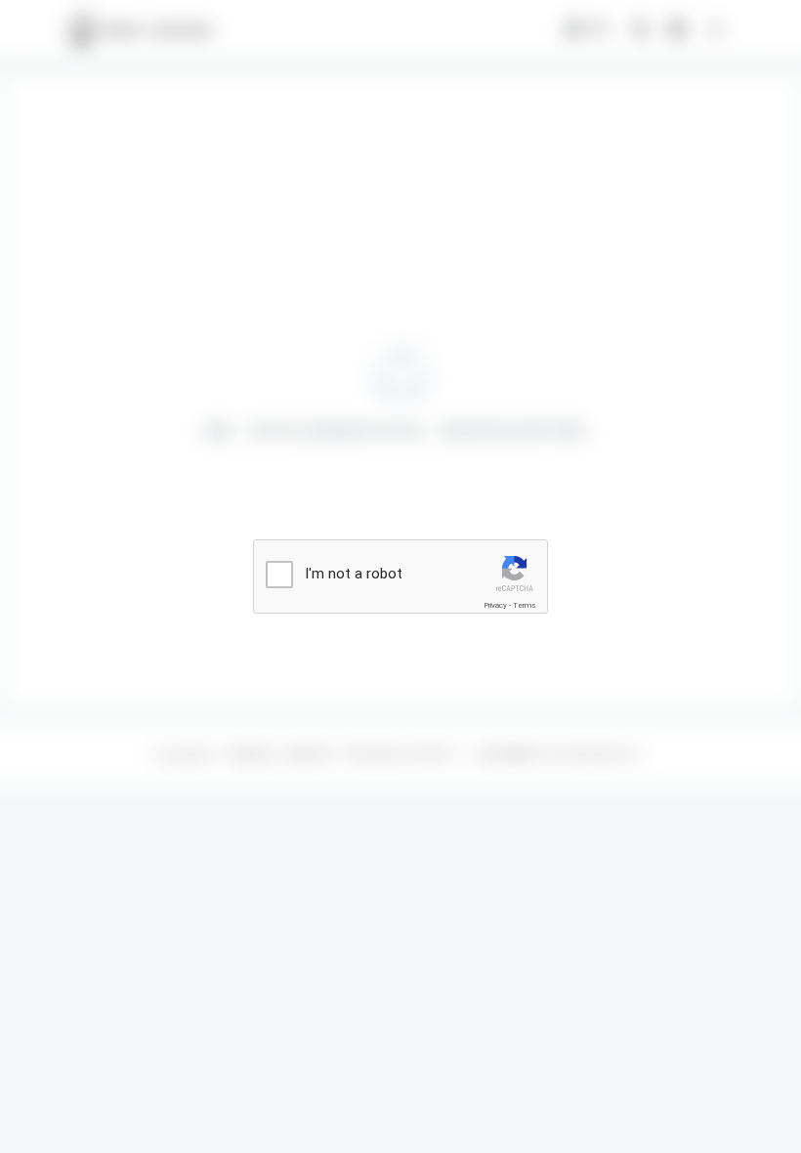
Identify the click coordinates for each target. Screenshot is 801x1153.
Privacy (495, 605)
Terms (524, 605)
